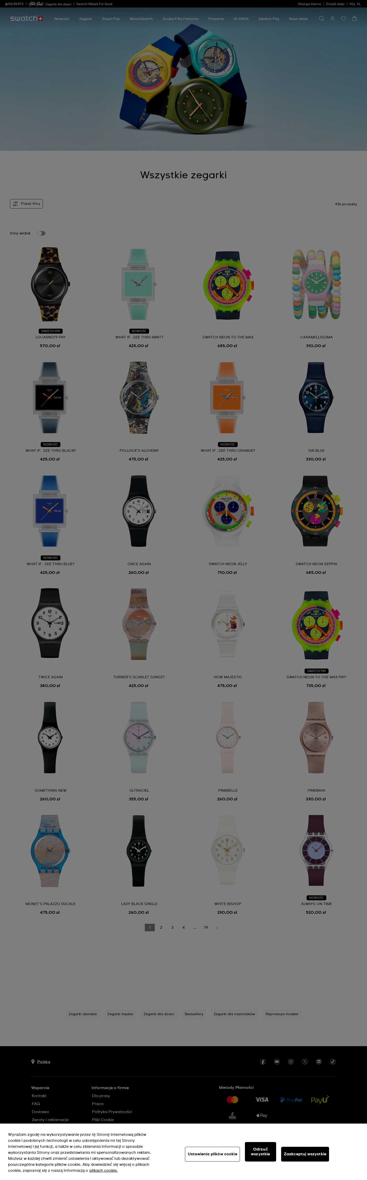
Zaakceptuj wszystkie (305, 1154)
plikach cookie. (103, 1171)
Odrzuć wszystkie (260, 1151)
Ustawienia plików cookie (212, 1154)
